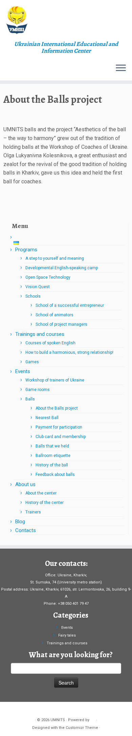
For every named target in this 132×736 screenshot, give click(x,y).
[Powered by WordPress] (92, 718)
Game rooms (37, 389)
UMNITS (57, 720)
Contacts (25, 530)
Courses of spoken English (50, 343)
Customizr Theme (82, 728)
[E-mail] (19, 709)
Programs (26, 250)
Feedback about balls (55, 474)
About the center (41, 493)
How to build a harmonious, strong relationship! (69, 352)
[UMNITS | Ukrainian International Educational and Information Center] (66, 20)
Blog (20, 522)
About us (25, 484)
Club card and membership (61, 436)
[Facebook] (11, 709)
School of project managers (61, 324)
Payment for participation (59, 427)
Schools (33, 296)
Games (32, 362)
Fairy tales (67, 635)
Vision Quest (37, 286)
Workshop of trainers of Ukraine (54, 380)
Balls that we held (52, 446)
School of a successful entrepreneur (70, 305)
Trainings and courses (39, 334)
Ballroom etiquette (53, 455)
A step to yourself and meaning (54, 258)
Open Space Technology (47, 277)
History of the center (44, 502)
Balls (30, 399)
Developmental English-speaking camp (61, 268)
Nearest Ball (47, 417)
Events (22, 371)
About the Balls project (57, 408)
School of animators (54, 315)
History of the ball (52, 465)
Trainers (33, 512)
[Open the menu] (121, 68)
